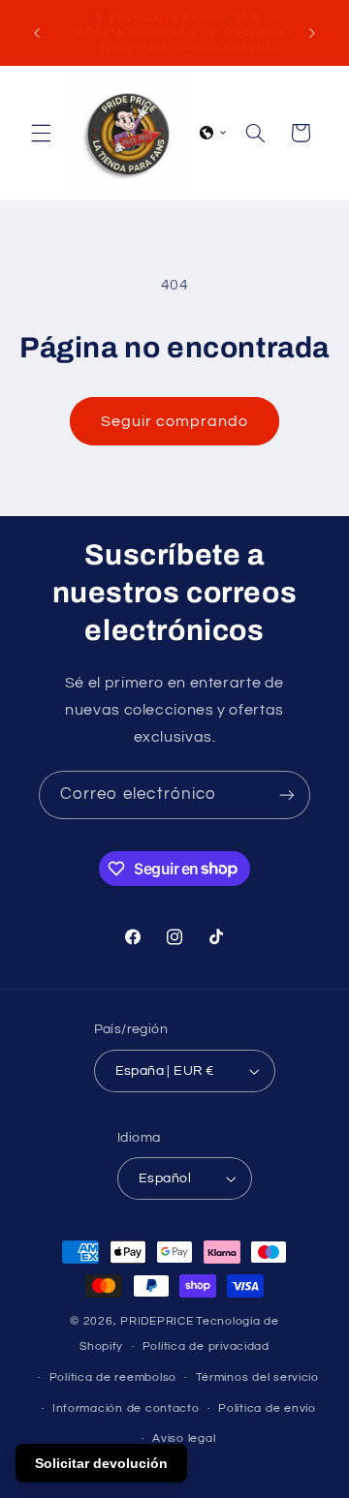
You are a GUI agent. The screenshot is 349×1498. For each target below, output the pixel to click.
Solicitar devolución (101, 1463)
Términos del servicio (257, 1377)
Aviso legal (183, 1438)
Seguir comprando (175, 421)
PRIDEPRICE (156, 1321)
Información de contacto (126, 1408)
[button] (40, 132)
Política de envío (267, 1408)
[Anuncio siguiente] (312, 33)
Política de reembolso (112, 1377)
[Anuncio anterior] (37, 33)
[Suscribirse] (287, 794)
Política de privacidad (206, 1346)
